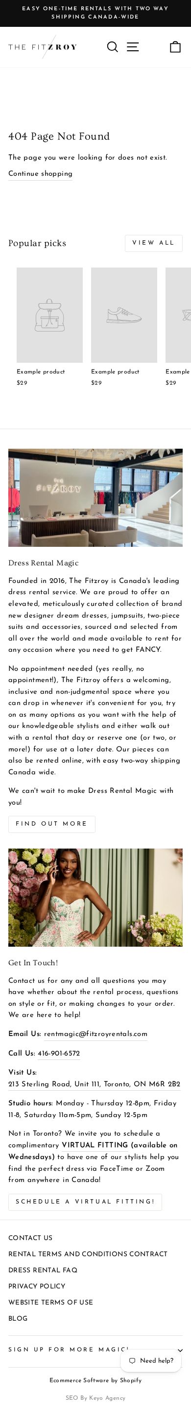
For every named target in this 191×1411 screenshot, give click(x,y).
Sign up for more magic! (68, 1350)
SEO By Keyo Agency (96, 1398)
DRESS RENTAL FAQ (42, 1270)
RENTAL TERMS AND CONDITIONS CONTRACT (87, 1254)
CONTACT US (30, 1238)
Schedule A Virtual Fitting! (85, 1202)
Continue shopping (40, 174)
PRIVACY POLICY (36, 1287)
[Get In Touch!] (95, 897)
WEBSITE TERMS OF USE (50, 1303)
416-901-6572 (59, 1054)
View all (153, 243)
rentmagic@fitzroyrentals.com (95, 1034)
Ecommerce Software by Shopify (95, 1381)
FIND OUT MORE (52, 824)
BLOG (17, 1319)
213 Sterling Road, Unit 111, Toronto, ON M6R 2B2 (94, 1084)
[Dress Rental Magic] (95, 497)
